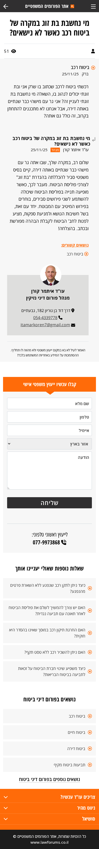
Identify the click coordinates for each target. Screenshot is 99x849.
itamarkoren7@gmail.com (45, 324)
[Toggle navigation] (93, 6)
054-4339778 (45, 317)
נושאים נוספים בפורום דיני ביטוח (49, 779)
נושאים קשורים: (75, 245)
